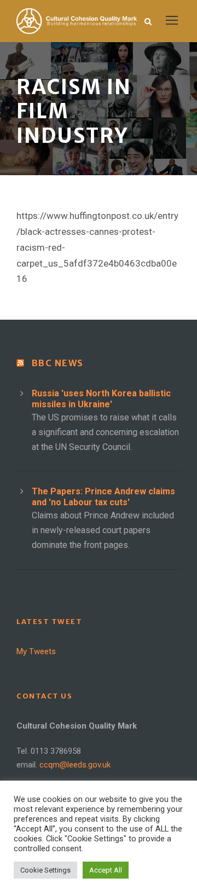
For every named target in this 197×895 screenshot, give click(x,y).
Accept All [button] (105, 870)
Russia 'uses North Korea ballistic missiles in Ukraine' (101, 398)
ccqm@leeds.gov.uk (75, 765)
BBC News (58, 362)
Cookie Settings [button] (45, 870)
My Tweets (36, 651)
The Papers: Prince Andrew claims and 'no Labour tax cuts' (103, 496)
